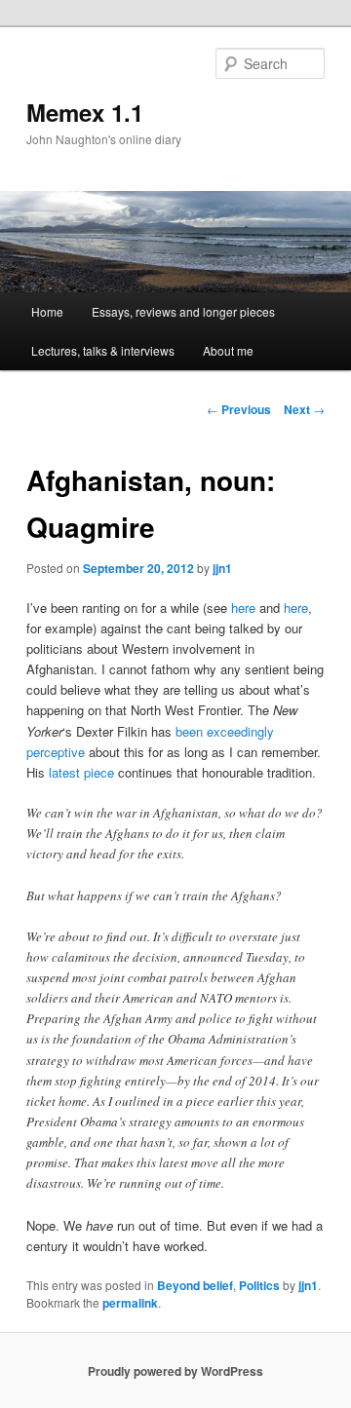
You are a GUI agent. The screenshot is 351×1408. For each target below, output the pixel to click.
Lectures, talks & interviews (103, 350)
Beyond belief (195, 1285)
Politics (259, 1285)
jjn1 (222, 568)
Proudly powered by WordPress (175, 1371)
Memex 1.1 (84, 112)
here (243, 607)
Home (47, 311)
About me (228, 350)
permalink (130, 1303)
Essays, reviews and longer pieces (183, 311)
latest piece (81, 772)
